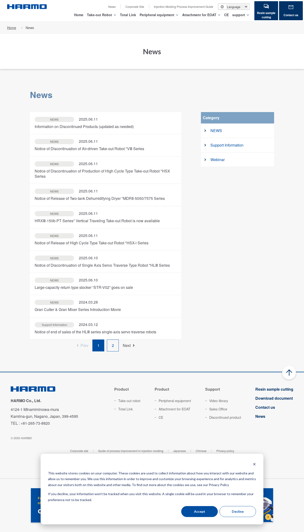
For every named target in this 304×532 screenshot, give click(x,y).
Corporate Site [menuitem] (134, 7)
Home (78, 14)
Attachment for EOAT (199, 14)
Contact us (291, 15)
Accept (199, 511)
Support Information (226, 145)
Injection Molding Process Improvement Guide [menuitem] (183, 7)
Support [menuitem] (212, 389)
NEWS (216, 130)
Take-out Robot (99, 14)
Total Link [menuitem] (125, 409)
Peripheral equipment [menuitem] (175, 400)
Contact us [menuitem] (265, 407)
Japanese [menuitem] (179, 451)
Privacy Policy (219, 485)
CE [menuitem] (161, 417)
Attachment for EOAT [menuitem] (174, 409)
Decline (238, 511)
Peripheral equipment (157, 14)
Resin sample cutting (266, 15)
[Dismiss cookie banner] (254, 464)
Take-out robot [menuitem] (129, 400)
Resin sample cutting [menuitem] (274, 389)
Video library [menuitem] (218, 400)
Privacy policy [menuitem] (225, 451)
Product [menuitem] (121, 389)
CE (226, 14)
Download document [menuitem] (274, 398)
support (238, 14)
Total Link (128, 14)
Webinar (217, 159)
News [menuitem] (112, 7)
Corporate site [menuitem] (79, 451)
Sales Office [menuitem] (218, 409)
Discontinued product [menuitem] (225, 417)
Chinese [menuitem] (201, 451)
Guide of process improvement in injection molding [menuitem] (130, 451)
